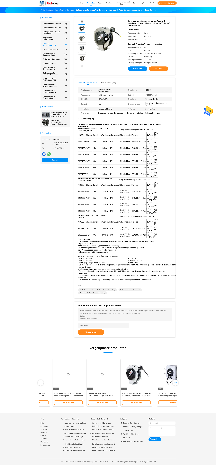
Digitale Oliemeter (55, 63)
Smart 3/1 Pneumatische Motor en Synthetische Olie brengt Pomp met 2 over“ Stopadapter (74, 437)
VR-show (43, 429)
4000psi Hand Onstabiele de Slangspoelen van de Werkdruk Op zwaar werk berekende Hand (58, 122)
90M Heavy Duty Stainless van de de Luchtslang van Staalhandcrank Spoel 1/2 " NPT (90, 395)
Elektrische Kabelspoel (55, 59)
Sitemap (43, 439)
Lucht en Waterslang (55, 49)
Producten (44, 426)
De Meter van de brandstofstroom (55, 85)
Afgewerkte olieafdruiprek (55, 38)
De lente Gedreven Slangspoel (130, 290)
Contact (55, 160)
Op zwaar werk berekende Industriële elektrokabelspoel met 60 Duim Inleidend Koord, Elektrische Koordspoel (103, 426)
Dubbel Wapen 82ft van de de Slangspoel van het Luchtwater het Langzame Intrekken (59, 114)
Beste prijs (137, 69)
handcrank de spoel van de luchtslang (92, 293)
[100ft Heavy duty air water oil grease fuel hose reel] (106, 39)
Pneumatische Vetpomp (55, 28)
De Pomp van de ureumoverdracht (55, 91)
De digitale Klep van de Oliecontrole (55, 33)
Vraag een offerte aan (167, 3)
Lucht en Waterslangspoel (55, 44)
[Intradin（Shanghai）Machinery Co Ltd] (49, 3)
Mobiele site (44, 442)
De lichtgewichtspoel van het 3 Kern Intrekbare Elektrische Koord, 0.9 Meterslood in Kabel (103, 447)
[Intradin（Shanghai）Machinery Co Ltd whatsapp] (49, 154)
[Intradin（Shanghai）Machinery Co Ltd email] (44, 154)
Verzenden (91, 332)
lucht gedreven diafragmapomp (55, 68)
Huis (42, 423)
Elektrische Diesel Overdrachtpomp (55, 80)
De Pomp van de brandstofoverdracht (55, 74)
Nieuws (43, 436)
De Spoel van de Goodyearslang (55, 54)
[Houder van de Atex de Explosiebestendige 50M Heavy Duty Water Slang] (124, 374)
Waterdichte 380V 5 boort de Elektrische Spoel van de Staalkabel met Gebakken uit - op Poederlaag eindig (103, 437)
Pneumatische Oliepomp (55, 24)
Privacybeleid (45, 445)
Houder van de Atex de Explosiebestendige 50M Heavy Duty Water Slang (122, 395)
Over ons (43, 432)
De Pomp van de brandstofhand (55, 97)
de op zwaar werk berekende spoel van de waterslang (97, 290)
